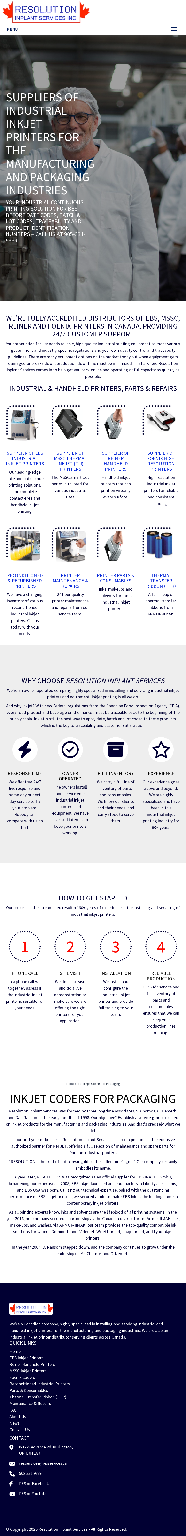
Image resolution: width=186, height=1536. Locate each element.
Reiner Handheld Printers (32, 1364)
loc (79, 1084)
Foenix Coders (22, 1377)
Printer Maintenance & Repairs (70, 580)
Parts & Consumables (28, 1390)
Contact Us (19, 1429)
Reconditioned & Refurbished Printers (25, 580)
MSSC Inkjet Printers (27, 1371)
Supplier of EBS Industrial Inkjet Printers (25, 458)
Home (70, 1084)
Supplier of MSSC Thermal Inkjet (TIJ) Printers (70, 461)
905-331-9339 (30, 1473)
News (14, 1423)
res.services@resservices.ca (43, 1463)
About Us (17, 1416)
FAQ (13, 1410)
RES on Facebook (34, 1483)
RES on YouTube (33, 1493)
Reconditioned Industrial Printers (39, 1384)
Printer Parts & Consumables (115, 578)
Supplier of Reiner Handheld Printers (115, 461)
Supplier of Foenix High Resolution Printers (161, 461)
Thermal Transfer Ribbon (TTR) (161, 580)
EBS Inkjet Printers (26, 1357)
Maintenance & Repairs (30, 1403)
